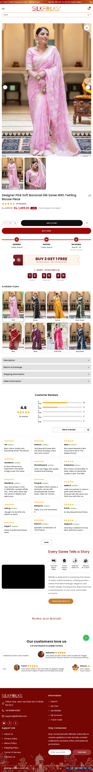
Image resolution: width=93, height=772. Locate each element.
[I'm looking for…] (88, 15)
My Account (56, 715)
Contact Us (9, 757)
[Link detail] (4, 723)
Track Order (56, 719)
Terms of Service (12, 752)
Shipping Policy (11, 747)
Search (54, 701)
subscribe (82, 752)
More (46, 542)
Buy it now (46, 231)
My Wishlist (56, 710)
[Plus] (15, 223)
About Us (8, 734)
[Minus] (5, 223)
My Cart (54, 706)
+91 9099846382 (12, 710)
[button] (88, 87)
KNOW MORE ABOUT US (61, 601)
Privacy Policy (10, 738)
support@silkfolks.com (16, 716)
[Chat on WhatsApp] (86, 638)
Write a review (68, 430)
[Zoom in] (86, 28)
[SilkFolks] (46, 8)
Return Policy (10, 743)
